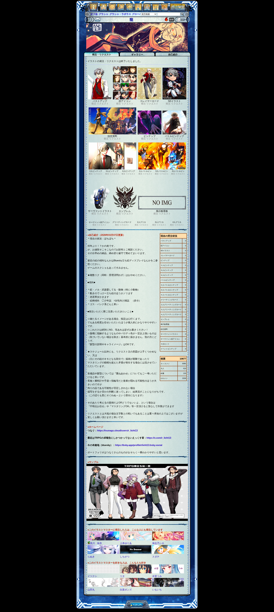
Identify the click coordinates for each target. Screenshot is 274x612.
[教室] (121, 10)
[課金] (112, 10)
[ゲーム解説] (178, 10)
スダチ (155, 556)
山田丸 (91, 589)
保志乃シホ (158, 543)
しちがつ (124, 556)
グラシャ (95, 14)
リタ (122, 576)
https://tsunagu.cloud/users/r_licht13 (117, 430)
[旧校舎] (164, 10)
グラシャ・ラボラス (112, 14)
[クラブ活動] (156, 10)
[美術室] (130, 10)
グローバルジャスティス (137, 14)
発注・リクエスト (101, 54)
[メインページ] (103, 10)
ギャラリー (137, 54)
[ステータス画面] (93, 10)
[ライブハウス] (147, 10)
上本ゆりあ (126, 543)
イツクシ (92, 576)
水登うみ (157, 576)
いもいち (157, 589)
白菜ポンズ (126, 589)
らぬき (91, 556)
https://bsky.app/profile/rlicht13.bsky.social (138, 445)
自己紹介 (173, 54)
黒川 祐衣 (96, 543)
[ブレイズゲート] (138, 10)
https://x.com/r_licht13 (159, 437)
